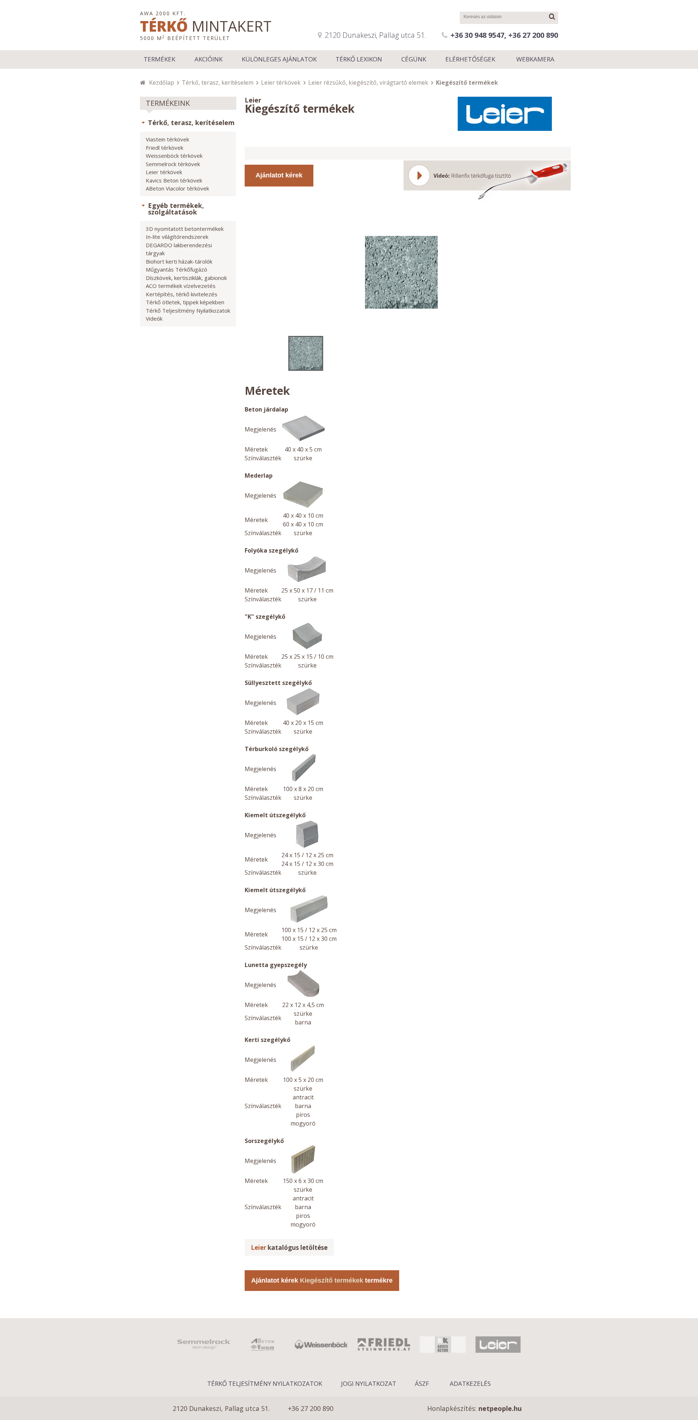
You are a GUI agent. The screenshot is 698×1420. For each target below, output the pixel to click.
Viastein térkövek (167, 139)
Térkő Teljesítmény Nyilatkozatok (188, 310)
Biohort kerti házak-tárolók (179, 261)
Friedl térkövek (164, 147)
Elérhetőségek (470, 59)
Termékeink (168, 103)
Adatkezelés (470, 1383)
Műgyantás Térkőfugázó (176, 269)
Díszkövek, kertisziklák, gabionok (186, 277)
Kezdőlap (161, 83)
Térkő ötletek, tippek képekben (185, 302)
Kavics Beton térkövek (174, 180)
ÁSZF (422, 1383)
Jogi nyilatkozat (368, 1383)
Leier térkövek (281, 83)
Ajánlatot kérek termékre (322, 1280)
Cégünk (413, 59)
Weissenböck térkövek (174, 155)
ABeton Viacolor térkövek (177, 188)
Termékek (159, 59)
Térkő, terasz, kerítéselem (217, 83)
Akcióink (208, 59)
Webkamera (535, 59)
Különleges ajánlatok (279, 59)
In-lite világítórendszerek (177, 236)
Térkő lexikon (359, 59)
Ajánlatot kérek (279, 175)
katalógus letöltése (289, 1247)
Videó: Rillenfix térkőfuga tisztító (487, 181)
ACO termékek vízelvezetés (181, 285)
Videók (154, 318)
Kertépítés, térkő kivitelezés (181, 294)
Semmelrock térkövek (173, 164)
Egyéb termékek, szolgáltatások (176, 208)
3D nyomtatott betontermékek (185, 228)
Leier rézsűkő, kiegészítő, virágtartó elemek (368, 83)
